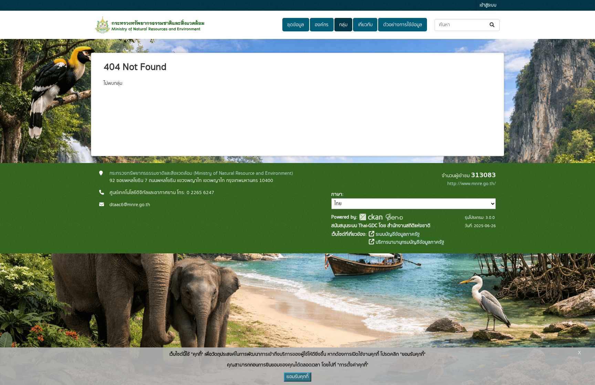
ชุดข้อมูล (295, 24)
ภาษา (336, 194)
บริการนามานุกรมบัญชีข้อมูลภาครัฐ (409, 242)
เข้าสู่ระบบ (488, 5)
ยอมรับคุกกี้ (297, 376)
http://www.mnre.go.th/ (471, 183)
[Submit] (492, 25)
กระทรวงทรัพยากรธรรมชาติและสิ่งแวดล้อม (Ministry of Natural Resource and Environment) (201, 173)
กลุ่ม (343, 24)
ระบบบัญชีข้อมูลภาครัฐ (397, 234)
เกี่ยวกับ (365, 24)
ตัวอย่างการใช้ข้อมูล (402, 24)
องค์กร (321, 24)
